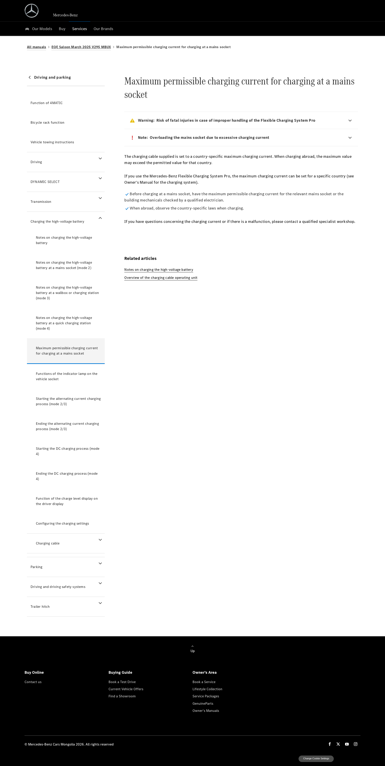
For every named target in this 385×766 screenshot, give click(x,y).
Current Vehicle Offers (126, 689)
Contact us (33, 682)
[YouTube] (347, 744)
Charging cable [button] (47, 543)
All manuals (36, 47)
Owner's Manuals (205, 710)
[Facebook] (329, 744)
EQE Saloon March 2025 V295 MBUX (81, 47)
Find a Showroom (122, 696)
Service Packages (205, 696)
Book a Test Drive (122, 682)
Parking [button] (36, 567)
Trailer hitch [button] (40, 606)
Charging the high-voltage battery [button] (57, 221)
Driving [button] (36, 162)
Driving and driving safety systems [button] (58, 586)
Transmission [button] (41, 201)
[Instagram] (355, 744)
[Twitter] (338, 744)
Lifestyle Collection (207, 689)
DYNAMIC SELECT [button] (45, 181)
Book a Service (203, 682)
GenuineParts (202, 703)
